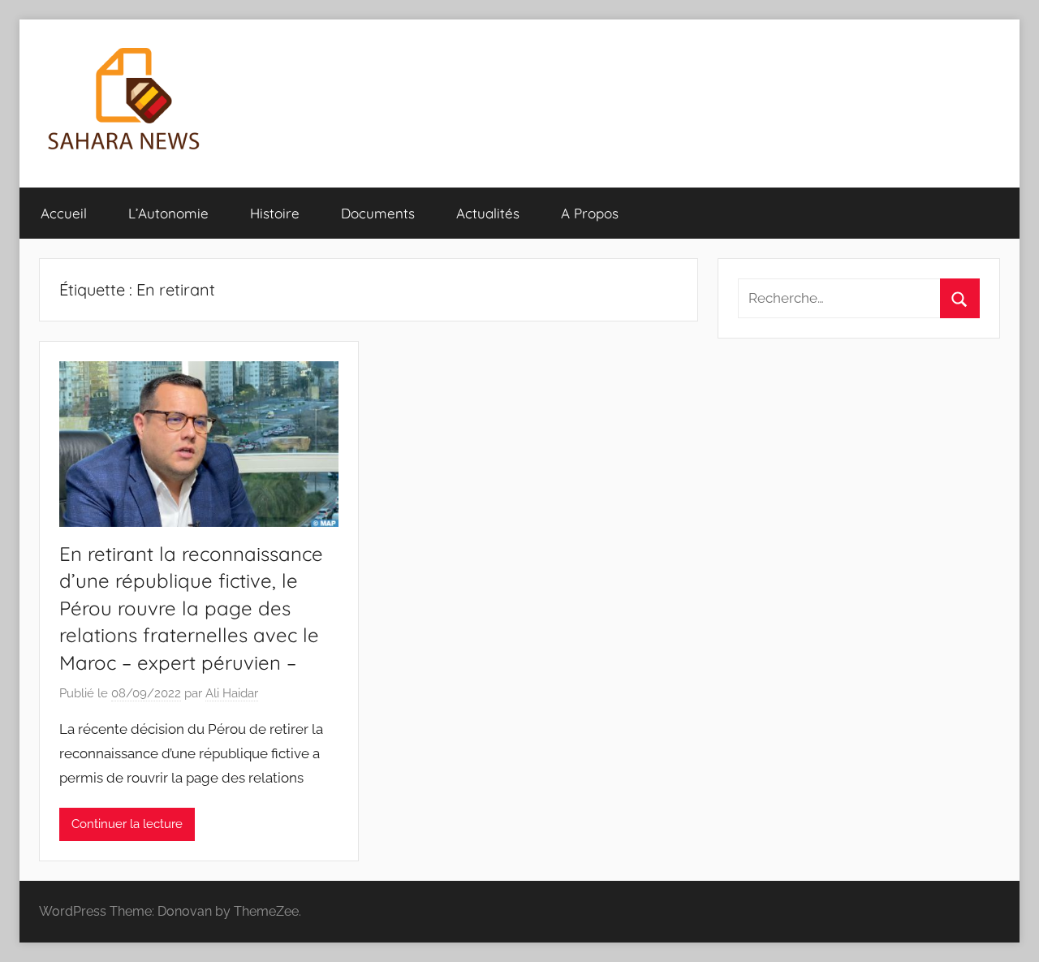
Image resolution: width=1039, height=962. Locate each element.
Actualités (488, 213)
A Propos (590, 213)
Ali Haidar (231, 693)
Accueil (64, 213)
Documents (378, 213)
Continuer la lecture (127, 824)
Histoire (275, 213)
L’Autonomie (168, 213)
